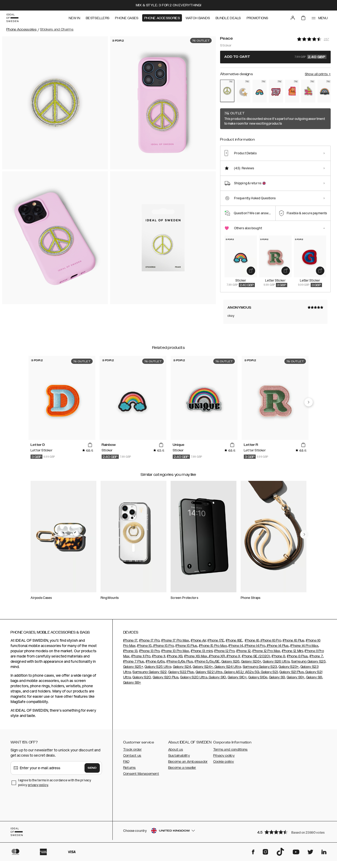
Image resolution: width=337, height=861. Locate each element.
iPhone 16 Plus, (294, 640)
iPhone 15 (144, 646)
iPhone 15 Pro (163, 646)
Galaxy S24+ (203, 667)
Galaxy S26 (230, 661)
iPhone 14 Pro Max (304, 646)
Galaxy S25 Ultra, (158, 667)
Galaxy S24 (182, 667)
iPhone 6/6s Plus (179, 661)
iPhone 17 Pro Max (175, 640)
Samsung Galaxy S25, (308, 661)
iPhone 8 (278, 656)
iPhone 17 (130, 640)
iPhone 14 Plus (277, 646)
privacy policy (38, 785)
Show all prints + (318, 74)
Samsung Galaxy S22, (149, 672)
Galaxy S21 (269, 672)
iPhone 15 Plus (186, 646)
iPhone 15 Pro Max (213, 646)
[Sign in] (293, 18)
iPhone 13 (130, 651)
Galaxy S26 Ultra (276, 661)
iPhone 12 (243, 651)
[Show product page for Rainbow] (259, 91)
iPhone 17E (215, 640)
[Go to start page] (12, 18)
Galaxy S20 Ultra (193, 677)
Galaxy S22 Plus (181, 672)
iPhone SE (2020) (256, 656)
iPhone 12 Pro (224, 651)
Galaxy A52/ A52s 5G (241, 672)
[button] (292, 832)
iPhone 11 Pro (141, 656)
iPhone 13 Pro (149, 651)
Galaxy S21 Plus (291, 672)
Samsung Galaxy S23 (260, 667)
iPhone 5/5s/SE (207, 661)
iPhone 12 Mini (292, 651)
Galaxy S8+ (132, 682)
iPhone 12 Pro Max (266, 651)
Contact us (132, 755)
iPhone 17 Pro (149, 640)
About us (175, 749)
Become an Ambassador (188, 761)
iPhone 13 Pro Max (175, 651)
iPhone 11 (158, 656)
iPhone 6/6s (155, 661)
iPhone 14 (236, 646)
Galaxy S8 (314, 677)
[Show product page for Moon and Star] (243, 91)
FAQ (126, 761)
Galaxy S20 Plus (166, 677)
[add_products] (251, 271)
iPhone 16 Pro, (271, 640)
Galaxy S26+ (251, 661)
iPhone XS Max (195, 656)
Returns (129, 768)
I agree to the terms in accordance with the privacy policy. (54, 782)
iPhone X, (233, 656)
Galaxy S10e (257, 677)
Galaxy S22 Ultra (209, 672)
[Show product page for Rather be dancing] (308, 91)
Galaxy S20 (141, 677)
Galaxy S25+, (133, 667)
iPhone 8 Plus (297, 656)
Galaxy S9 (277, 677)
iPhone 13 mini (201, 651)
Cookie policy (223, 761)
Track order (132, 749)
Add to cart (274, 57)
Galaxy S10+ (237, 677)
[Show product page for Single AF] (276, 91)
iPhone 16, (252, 640)
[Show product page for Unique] (325, 91)
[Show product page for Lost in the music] (292, 91)
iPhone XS (175, 656)
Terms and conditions (230, 749)
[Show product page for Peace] (227, 91)
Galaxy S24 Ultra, (228, 667)
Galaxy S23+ (289, 667)
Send (92, 768)
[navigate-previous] (308, 402)
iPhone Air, (199, 640)
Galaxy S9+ (296, 677)
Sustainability (179, 755)
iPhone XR (216, 656)
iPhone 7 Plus (133, 661)
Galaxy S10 (217, 677)
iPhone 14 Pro (254, 646)
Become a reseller (182, 768)
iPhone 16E (234, 640)
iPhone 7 (316, 656)
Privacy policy (224, 755)
